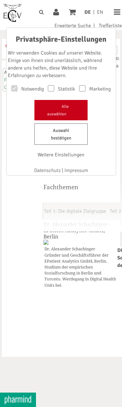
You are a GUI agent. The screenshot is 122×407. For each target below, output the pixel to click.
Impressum (76, 170)
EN (100, 12)
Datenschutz (47, 170)
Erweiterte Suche (72, 26)
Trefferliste (110, 26)
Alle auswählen (58, 110)
